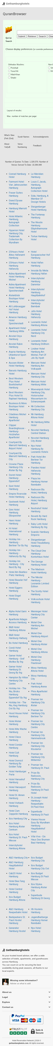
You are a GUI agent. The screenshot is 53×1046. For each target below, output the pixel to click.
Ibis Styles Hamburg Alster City (39, 887)
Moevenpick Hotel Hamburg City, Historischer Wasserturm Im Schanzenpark (40, 395)
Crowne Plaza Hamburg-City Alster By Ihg (16, 467)
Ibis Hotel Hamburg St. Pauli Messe (18, 837)
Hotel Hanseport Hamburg (17, 789)
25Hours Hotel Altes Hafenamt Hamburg (17, 254)
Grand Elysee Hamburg (15, 202)
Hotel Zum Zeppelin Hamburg (18, 812)
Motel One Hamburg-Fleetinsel (36, 660)
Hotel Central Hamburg (15, 891)
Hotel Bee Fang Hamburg (17, 883)
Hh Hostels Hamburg (37, 911)
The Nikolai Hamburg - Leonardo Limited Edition (40, 582)
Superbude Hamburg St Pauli (40, 813)
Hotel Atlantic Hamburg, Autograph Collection (16, 221)
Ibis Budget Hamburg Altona (17, 899)
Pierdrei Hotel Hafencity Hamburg (38, 470)
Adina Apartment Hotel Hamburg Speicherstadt (17, 287)
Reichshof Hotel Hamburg (39, 510)
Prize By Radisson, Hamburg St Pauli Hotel (40, 788)
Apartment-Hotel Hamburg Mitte (17, 330)
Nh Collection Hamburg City (38, 408)
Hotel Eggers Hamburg (15, 589)
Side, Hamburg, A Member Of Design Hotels (39, 198)
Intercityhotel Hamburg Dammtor (37, 281)
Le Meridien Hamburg (37, 175)
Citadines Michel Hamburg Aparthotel (17, 417)
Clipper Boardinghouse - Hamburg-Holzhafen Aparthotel (17, 431)
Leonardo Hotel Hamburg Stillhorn (40, 342)
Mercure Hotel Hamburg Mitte (38, 383)
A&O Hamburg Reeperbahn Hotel (18, 911)
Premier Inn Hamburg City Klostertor (38, 746)
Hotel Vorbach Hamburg (16, 804)
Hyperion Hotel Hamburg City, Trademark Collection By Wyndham (16, 236)
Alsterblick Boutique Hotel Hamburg (16, 298)
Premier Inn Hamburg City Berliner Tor (38, 713)
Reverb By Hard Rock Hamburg (39, 518)
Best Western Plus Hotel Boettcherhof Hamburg (16, 383)
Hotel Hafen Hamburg (37, 264)
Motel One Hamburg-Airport (39, 635)
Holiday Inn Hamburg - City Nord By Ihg (16, 564)
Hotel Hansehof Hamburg (17, 781)
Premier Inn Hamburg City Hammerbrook (38, 735)
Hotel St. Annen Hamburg (17, 797)
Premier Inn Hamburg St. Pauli (40, 766)
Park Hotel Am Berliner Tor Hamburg (38, 459)
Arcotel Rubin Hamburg (16, 345)
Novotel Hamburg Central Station (40, 432)
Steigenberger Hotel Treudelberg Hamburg (40, 542)
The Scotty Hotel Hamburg (39, 593)
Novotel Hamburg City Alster (40, 439)
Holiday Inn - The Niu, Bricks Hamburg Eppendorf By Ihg (18, 693)
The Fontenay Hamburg (38, 216)
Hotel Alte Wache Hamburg (18, 731)
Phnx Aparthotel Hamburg (39, 693)
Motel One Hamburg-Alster (39, 643)
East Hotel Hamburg (14, 487)
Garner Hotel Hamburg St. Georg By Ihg (15, 669)
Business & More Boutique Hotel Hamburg (18, 406)
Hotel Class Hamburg (15, 738)
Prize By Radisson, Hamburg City (38, 775)
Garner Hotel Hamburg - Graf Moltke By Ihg (16, 658)
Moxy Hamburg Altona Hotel (39, 669)
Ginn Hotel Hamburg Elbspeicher (15, 512)
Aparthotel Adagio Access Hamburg (18, 621)
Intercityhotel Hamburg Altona (17, 847)
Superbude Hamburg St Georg (40, 897)
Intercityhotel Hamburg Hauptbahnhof (38, 292)
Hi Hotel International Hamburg (15, 531)
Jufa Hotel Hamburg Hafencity (36, 314)
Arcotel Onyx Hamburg (15, 338)
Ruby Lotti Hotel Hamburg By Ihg (39, 526)
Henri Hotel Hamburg (14, 522)
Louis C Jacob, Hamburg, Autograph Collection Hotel (39, 186)
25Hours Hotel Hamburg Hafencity (16, 265)
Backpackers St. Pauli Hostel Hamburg (17, 920)
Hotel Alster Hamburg (15, 723)
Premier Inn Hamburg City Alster (38, 702)
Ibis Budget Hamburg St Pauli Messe (40, 876)
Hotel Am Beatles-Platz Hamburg (18, 574)
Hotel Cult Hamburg (14, 754)
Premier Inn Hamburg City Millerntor (38, 757)
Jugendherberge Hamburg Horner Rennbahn (39, 920)
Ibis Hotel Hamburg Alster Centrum (17, 826)
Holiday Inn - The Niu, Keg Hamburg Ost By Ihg (18, 705)
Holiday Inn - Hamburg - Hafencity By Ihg (17, 553)
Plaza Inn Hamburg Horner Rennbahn (39, 481)
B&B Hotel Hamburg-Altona (17, 629)
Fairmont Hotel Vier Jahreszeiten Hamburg (18, 184)
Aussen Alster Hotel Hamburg (16, 364)
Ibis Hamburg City (18, 818)
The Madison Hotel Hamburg (38, 571)
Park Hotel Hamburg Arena (39, 685)
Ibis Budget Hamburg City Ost (40, 867)
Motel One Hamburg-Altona (39, 650)
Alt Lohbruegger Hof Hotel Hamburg (17, 309)
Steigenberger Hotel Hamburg (38, 208)
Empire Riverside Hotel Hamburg (17, 495)
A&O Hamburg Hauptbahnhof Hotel (16, 865)
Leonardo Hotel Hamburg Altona (39, 324)
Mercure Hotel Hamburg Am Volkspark (38, 365)
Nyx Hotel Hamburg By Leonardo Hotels (39, 448)
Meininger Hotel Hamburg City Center (39, 614)
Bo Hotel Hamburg (18, 643)
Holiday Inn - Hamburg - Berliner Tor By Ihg (18, 542)
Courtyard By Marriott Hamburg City (18, 456)
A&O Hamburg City (18, 857)
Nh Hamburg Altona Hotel (37, 416)
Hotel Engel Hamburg (15, 597)
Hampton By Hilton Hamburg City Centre (18, 680)
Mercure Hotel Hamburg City (38, 375)
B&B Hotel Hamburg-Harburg (18, 637)
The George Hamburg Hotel (38, 563)
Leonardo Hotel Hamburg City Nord (39, 332)
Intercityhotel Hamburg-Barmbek (37, 303)
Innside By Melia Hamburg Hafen (39, 272)
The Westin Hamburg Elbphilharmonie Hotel (39, 227)
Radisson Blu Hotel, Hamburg (39, 491)
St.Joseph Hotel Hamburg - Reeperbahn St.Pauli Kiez (39, 802)
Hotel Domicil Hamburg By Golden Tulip (16, 763)
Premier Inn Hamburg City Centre (38, 724)
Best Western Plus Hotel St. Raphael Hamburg (18, 395)
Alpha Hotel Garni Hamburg (17, 613)
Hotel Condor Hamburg (15, 746)
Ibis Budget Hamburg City (38, 859)
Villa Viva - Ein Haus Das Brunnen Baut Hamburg (40, 839)
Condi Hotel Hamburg (15, 649)
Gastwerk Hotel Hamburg (17, 503)
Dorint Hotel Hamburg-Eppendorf (15, 478)
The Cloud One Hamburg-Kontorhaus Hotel (40, 553)
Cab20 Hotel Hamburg (15, 875)
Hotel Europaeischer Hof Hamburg (40, 254)
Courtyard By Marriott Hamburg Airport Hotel (18, 445)
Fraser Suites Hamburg (16, 194)
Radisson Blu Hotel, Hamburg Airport (39, 500)
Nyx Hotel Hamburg (36, 929)
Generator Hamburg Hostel (17, 929)
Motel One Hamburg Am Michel (37, 625)
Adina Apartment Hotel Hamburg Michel (17, 276)
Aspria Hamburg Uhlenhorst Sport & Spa (17, 354)
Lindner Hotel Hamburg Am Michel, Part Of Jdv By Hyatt (38, 353)
